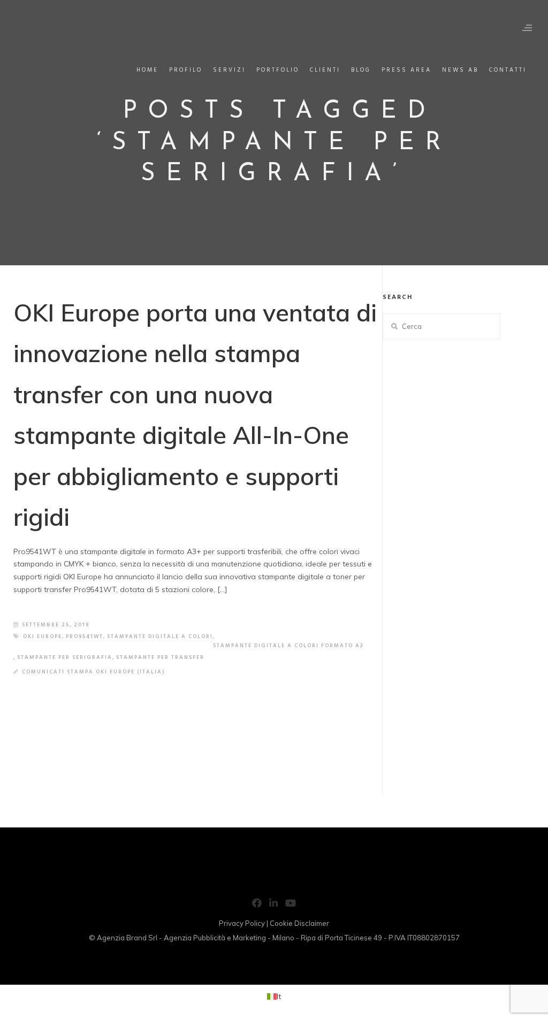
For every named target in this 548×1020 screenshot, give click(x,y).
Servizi (229, 70)
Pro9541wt (84, 636)
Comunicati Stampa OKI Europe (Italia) (93, 672)
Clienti (325, 70)
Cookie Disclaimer (299, 923)
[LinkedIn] (273, 905)
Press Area (406, 70)
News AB (460, 70)
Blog (361, 70)
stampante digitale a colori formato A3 (288, 645)
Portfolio (277, 70)
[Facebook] (256, 905)
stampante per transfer (160, 657)
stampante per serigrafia (64, 657)
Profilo (185, 70)
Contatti (508, 70)
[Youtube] (290, 905)
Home (147, 70)
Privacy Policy (242, 923)
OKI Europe (42, 636)
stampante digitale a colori (160, 636)
